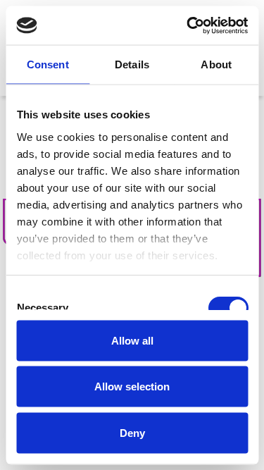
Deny (132, 432)
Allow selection (132, 386)
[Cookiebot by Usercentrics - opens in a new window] (188, 25)
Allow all (132, 340)
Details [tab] (132, 64)
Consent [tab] (48, 64)
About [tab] (216, 64)
